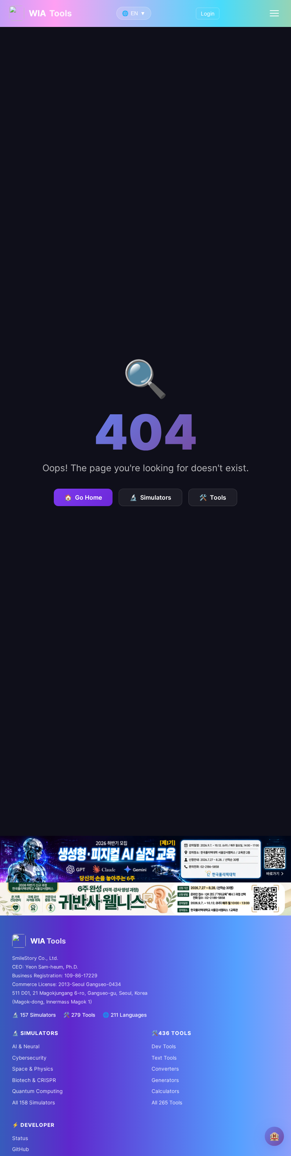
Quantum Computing (37, 1091)
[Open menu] (274, 13)
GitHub (20, 1149)
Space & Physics (32, 1069)
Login (207, 13)
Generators (165, 1080)
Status (20, 1138)
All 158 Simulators (33, 1102)
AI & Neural (25, 1046)
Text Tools (164, 1058)
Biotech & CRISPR (34, 1080)
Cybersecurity (29, 1058)
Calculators (165, 1091)
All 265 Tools (167, 1102)
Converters (165, 1069)
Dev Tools (164, 1046)
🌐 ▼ (134, 14)
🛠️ (212, 497)
